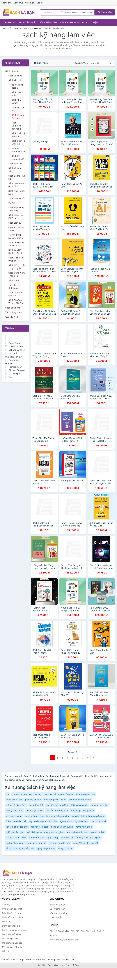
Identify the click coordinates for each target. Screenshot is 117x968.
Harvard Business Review (13, 355)
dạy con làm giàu (37, 821)
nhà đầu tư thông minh (57, 810)
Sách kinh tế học (17, 109)
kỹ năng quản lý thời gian (88, 837)
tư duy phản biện (14, 843)
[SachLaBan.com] (18, 12)
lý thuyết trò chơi (14, 816)
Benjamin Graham (11, 362)
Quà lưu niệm (90, 22)
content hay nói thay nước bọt (27, 794)
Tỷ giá (21, 959)
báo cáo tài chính (99, 805)
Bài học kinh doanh (17, 86)
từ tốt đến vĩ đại (14, 799)
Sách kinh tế (35, 28)
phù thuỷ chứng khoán (80, 799)
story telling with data (59, 843)
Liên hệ (40, 3)
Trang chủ (7, 3)
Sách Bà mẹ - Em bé (16, 177)
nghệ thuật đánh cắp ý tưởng (43, 837)
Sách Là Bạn (72, 965)
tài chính (52, 821)
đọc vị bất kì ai (98, 821)
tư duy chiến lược (14, 810)
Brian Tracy (14, 343)
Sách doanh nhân (17, 94)
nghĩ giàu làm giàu (15, 832)
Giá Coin (70, 959)
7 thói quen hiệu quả (16, 821)
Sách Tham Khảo (16, 198)
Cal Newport (15, 373)
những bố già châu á (16, 805)
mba (23, 837)
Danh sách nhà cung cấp (14, 930)
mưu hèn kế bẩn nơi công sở (58, 794)
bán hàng (76, 810)
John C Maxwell (17, 350)
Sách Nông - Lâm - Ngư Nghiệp (17, 267)
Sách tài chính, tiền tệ (17, 157)
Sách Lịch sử (14, 222)
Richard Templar (17, 370)
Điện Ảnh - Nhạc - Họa (16, 229)
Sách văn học (15, 75)
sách (63, 799)
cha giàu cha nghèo (54, 832)
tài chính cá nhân (79, 805)
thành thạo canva (34, 810)
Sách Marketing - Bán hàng (17, 125)
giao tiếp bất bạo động (57, 805)
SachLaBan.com (56, 965)
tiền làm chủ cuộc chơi (17, 826)
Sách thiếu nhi (15, 163)
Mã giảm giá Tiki (10, 938)
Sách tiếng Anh (48, 22)
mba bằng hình (51, 799)
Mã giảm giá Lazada (12, 942)
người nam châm (84, 826)
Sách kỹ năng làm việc (18, 116)
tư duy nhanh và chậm (57, 816)
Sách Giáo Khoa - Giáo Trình (17, 185)
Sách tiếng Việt (28, 22)
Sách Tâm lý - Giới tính (15, 294)
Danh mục (18, 3)
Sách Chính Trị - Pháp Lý (16, 259)
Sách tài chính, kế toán (18, 150)
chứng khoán (12, 837)
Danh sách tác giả (11, 925)
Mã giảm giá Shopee (12, 947)
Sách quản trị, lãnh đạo (18, 135)
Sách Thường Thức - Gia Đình (16, 301)
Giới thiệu (29, 3)
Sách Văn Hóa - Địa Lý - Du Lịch (16, 251)
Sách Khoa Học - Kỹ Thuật (16, 216)
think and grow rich (85, 794)
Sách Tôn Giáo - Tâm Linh (16, 244)
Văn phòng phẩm (70, 22)
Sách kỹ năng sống (15, 169)
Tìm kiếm (106, 12)
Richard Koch (15, 367)
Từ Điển (12, 203)
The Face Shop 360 (36, 959)
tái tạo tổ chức (65, 848)
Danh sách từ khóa (11, 934)
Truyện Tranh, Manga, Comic (15, 236)
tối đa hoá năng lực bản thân (20, 848)
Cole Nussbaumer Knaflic (15, 379)
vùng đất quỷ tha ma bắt (85, 843)
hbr (7, 794)
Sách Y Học (14, 280)
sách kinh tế (67, 837)
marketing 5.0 (36, 805)
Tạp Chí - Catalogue (13, 286)
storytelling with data (77, 832)
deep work (88, 810)
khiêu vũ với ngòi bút (35, 843)
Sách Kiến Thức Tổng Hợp (16, 209)
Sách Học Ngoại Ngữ (16, 192)
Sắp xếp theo (81, 63)
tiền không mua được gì (93, 816)
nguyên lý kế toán (39, 826)
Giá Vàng (51, 959)
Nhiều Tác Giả (16, 346)
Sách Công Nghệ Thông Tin (16, 274)
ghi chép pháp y (33, 799)
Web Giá (61, 959)
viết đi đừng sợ (34, 832)
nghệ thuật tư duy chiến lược (74, 821)
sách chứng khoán (34, 816)
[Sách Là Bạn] (17, 872)
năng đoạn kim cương (62, 826)
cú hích (75, 816)
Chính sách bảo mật (12, 908)
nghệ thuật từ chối (46, 848)
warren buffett (97, 832)
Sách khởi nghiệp (16, 101)
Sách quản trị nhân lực (18, 142)
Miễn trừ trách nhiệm (12, 917)
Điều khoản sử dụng (12, 913)
